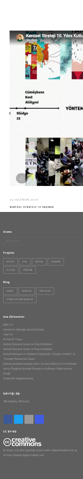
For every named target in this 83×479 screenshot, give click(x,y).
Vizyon (11, 270)
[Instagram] (39, 419)
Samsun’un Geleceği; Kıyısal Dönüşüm (23, 329)
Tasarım (55, 262)
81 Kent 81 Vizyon (12, 339)
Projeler (45, 291)
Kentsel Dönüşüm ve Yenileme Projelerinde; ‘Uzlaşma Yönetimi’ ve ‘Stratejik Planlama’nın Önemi (39, 356)
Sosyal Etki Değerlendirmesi (18, 378)
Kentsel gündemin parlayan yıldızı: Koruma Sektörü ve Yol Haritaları (40, 363)
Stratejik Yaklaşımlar (20, 299)
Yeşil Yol (8, 334)
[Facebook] (8, 419)
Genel (10, 291)
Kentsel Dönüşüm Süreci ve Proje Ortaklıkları (27, 344)
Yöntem (27, 270)
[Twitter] (18, 419)
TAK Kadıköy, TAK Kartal (16, 401)
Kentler (26, 291)
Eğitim (39, 262)
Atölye (10, 262)
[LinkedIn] (28, 419)
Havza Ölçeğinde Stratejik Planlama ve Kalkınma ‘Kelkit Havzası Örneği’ (37, 371)
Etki (24, 262)
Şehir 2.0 (8, 324)
